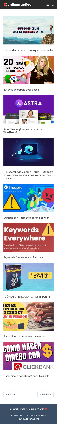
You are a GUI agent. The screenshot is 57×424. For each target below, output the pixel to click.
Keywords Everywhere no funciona (23, 257)
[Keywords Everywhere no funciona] (28, 237)
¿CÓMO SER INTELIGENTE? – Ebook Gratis (26, 296)
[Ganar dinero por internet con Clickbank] (28, 356)
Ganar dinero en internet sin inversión (24, 336)
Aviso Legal (16, 415)
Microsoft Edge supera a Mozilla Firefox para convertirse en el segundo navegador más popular (28, 175)
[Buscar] (53, 5)
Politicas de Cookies (35, 415)
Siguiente (44, 394)
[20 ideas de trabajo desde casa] (28, 70)
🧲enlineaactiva (17, 4)
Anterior (12, 394)
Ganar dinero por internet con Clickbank (26, 375)
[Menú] (48, 4)
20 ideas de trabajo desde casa (21, 89)
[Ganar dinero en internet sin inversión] (28, 316)
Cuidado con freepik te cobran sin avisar (26, 217)
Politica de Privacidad (28, 419)
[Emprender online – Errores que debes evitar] (28, 30)
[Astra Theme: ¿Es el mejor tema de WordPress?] (28, 109)
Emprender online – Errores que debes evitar (28, 50)
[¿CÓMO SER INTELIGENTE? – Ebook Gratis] (28, 277)
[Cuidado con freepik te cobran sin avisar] (28, 198)
